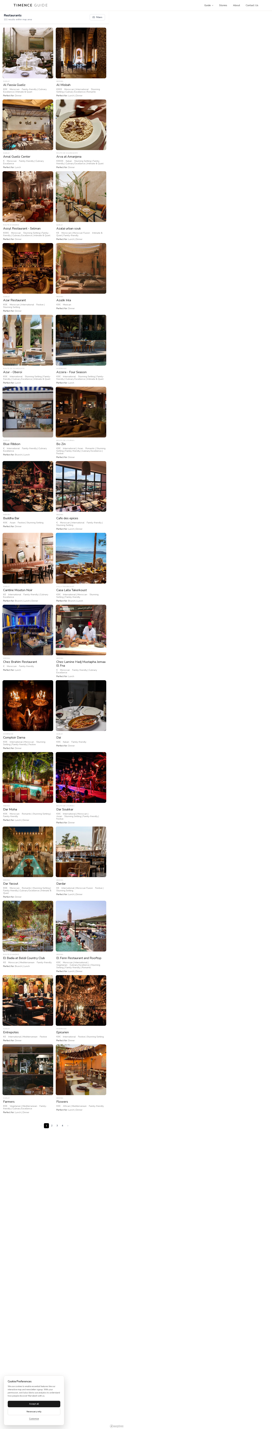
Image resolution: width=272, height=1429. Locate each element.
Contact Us (252, 5)
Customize (34, 1418)
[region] (190, 720)
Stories (223, 5)
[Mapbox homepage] (117, 1426)
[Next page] (67, 1125)
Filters (99, 17)
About (236, 5)
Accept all (34, 1404)
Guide (207, 5)
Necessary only (34, 1411)
